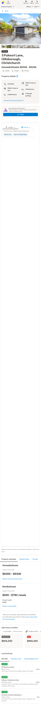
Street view (7, 134)
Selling (28, 6)
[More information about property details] (17, 76)
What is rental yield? (9, 606)
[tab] (10, 127)
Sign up (32, 3)
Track (22, 114)
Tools (36, 6)
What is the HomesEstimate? (12, 579)
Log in (37, 3)
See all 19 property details (13, 100)
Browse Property (7, 6)
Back (6, 11)
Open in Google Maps (20, 134)
